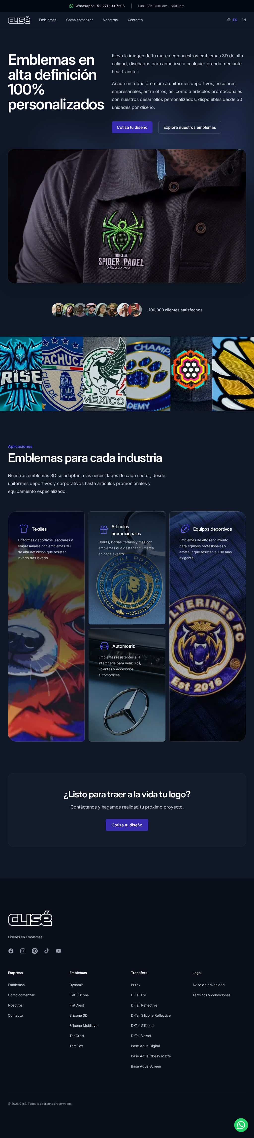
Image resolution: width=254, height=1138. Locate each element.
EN (243, 20)
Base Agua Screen (146, 1066)
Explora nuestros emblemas (189, 127)
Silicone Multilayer (84, 1025)
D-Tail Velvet (141, 1036)
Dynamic (76, 985)
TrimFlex (76, 1046)
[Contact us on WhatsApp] (241, 1125)
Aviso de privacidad (208, 985)
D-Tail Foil (138, 995)
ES (235, 20)
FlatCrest (76, 1005)
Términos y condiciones (211, 995)
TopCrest (76, 1036)
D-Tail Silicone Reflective (151, 1015)
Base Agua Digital (145, 1046)
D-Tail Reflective (144, 1005)
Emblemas (47, 20)
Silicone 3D (78, 1015)
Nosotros (110, 20)
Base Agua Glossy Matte (151, 1056)
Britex (135, 985)
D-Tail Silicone (142, 1025)
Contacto (135, 20)
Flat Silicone (79, 995)
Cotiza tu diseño (132, 127)
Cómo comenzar (79, 20)
